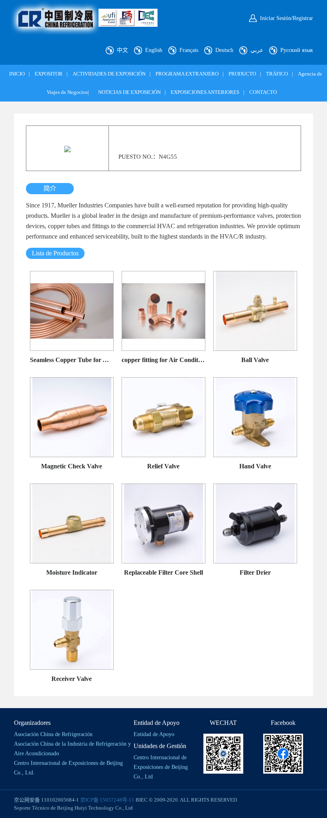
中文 (122, 50)
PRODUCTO (242, 74)
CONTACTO (263, 92)
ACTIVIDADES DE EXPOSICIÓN (109, 74)
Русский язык (296, 50)
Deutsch (224, 50)
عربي (256, 50)
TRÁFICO (277, 74)
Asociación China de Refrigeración (53, 734)
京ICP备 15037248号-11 (107, 800)
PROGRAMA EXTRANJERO (187, 74)
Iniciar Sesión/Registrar (286, 18)
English (153, 50)
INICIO (17, 74)
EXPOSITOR (49, 74)
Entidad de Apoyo (154, 734)
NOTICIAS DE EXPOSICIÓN (129, 92)
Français (188, 50)
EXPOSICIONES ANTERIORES (205, 92)
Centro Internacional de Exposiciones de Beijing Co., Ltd (161, 767)
